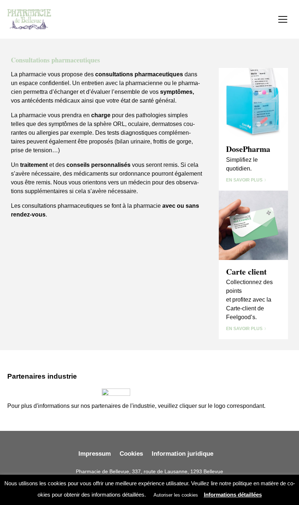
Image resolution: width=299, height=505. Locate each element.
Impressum (94, 453)
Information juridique (182, 453)
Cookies (131, 453)
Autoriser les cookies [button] (176, 495)
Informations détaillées (233, 494)
